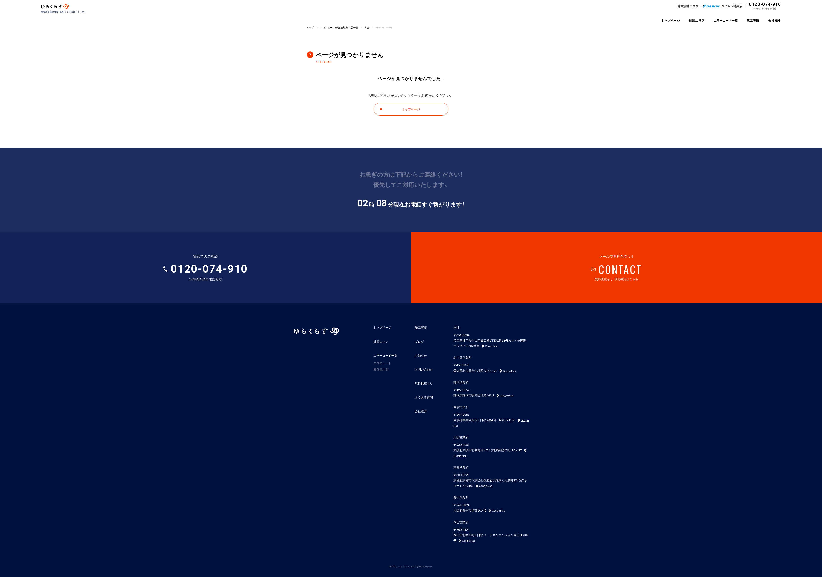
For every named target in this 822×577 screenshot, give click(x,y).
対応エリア (697, 20)
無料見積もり (424, 383)
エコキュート (382, 363)
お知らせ (421, 355)
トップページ (670, 20)
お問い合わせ (424, 369)
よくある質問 (424, 397)
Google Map (491, 346)
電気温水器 (380, 369)
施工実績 (753, 20)
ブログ (419, 341)
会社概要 (774, 20)
